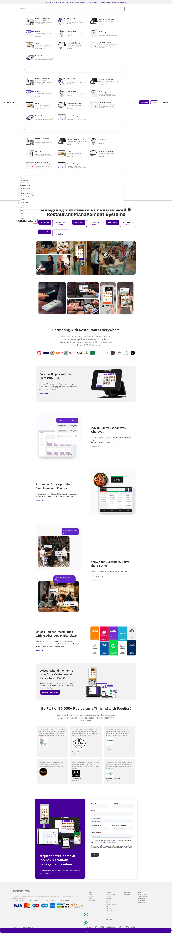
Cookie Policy (141, 902)
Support (90, 898)
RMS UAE (108, 896)
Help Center (24, 203)
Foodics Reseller (26, 191)
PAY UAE (108, 902)
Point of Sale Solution (111, 894)
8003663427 (36, 900)
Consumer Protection (144, 898)
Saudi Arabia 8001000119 (54, 2)
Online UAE (109, 911)
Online (107, 907)
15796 (52, 900)
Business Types (24, 183)
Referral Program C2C (27, 193)
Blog (22, 207)
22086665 (67, 900)
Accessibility (141, 900)
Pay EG (108, 900)
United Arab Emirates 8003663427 (75, 2)
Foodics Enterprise (111, 905)
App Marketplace (25, 180)
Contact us (91, 896)
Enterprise (23, 178)
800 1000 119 (20, 900)
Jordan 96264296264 (119, 2)
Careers (90, 894)
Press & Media (25, 205)
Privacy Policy (142, 894)
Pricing (22, 211)
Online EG (108, 909)
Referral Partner (26, 189)
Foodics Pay (109, 898)
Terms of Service (142, 896)
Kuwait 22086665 (105, 2)
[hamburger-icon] (122, 9)
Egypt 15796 (92, 2)
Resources (23, 199)
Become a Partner (25, 185)
